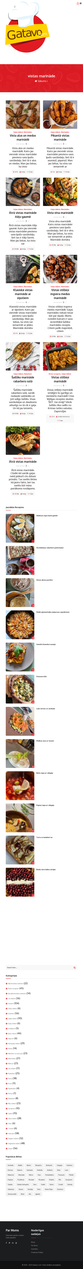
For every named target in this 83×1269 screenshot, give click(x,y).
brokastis (49, 1165)
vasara (21, 1189)
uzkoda (69, 1184)
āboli (22, 1194)
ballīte (20, 1165)
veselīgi (30, 1189)
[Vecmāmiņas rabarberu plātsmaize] (20, 560)
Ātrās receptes (55, 374)
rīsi (60, 1180)
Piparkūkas (12, 1089)
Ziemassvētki (12, 1194)
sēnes (52, 1184)
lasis (66, 1170)
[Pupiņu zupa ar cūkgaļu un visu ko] (20, 817)
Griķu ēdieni (12, 1024)
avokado (11, 1165)
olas (39, 1175)
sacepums (68, 1180)
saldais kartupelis (23, 1184)
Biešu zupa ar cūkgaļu (44, 773)
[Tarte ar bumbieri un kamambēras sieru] (20, 850)
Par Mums (34, 1245)
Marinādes (28, 132)
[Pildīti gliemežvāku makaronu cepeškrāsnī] (20, 624)
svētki (43, 1184)
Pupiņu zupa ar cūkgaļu (45, 805)
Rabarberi (28, 374)
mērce (31, 1175)
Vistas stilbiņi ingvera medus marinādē (60, 294)
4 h (54, 172)
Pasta (10, 1079)
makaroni (11, 1175)
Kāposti (11, 1039)
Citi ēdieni (11, 999)
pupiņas (10, 1180)
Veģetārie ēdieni (14, 1143)
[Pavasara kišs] (20, 689)
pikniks (71, 1175)
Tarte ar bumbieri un (44, 837)
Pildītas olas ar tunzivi (45, 741)
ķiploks (38, 1194)
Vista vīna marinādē (60, 213)
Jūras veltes (12, 1034)
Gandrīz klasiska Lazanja (46, 644)
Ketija (23, 172)
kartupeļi (30, 1170)
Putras (10, 1094)
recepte (31, 1180)
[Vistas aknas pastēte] (20, 592)
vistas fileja (49, 1189)
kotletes (50, 1170)
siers (35, 1184)
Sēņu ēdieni (12, 1119)
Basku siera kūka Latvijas (46, 869)
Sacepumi (11, 1109)
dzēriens (69, 1165)
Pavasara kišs (41, 676)
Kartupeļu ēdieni (14, 1044)
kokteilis (40, 1170)
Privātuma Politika (37, 1252)
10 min (54, 336)
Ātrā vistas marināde (23, 461)
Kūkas (10, 1049)
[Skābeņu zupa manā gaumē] (20, 528)
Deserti (10, 1004)
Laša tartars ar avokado (45, 709)
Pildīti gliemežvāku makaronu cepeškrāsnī (52, 612)
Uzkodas (11, 1134)
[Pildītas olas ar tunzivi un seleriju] (20, 753)
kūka (58, 1170)
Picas (10, 1084)
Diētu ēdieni (12, 1009)
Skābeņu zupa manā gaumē (46, 516)
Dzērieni (11, 1014)
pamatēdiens (49, 1175)
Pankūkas (11, 1074)
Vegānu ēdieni (13, 1138)
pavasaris (61, 1175)
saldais (10, 1184)
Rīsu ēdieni (12, 1104)
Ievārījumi (11, 1029)
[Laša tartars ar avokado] (20, 721)
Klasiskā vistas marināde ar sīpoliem (22, 294)
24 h (16, 172)
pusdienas (21, 1180)
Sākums (41, 81)
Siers (10, 1124)
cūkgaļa (59, 1165)
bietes (29, 1165)
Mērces (10, 1064)
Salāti (10, 1114)
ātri (30, 1194)
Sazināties (34, 1249)
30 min (16, 249)
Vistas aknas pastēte (44, 580)
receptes (42, 1180)
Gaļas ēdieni (18, 132)
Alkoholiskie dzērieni (15, 984)
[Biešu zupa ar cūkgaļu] (20, 785)
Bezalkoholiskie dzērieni (17, 994)
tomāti (60, 1184)
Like (31, 172)
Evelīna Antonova (64, 417)
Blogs (33, 1242)
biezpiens (38, 1165)
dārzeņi (10, 1170)
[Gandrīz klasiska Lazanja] (20, 657)
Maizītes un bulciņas (15, 1054)
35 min (16, 494)
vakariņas (11, 1189)
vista (38, 1189)
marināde (21, 1175)
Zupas (10, 1148)
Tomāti (10, 1129)
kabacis (19, 1170)
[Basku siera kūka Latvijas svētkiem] (20, 882)
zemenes (60, 1189)
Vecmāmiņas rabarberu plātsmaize (50, 548)
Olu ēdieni (12, 1069)
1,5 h (52, 417)
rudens (51, 1180)
